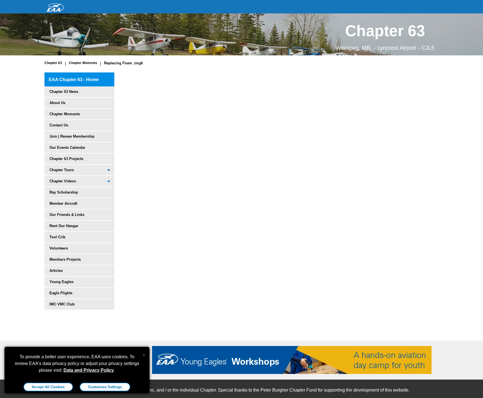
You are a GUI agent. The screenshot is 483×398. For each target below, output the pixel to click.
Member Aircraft (63, 203)
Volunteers (58, 248)
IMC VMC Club (62, 304)
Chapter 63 (53, 63)
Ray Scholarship (63, 192)
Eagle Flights (60, 293)
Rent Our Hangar (63, 226)
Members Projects (65, 259)
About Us (57, 103)
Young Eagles (61, 282)
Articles (56, 271)
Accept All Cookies (48, 387)
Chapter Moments (83, 63)
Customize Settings (105, 387)
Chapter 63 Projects (66, 159)
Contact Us (58, 125)
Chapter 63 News (63, 92)
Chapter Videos (62, 181)
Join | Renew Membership (71, 136)
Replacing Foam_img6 (123, 63)
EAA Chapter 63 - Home (74, 79)
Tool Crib (57, 237)
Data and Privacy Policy (88, 370)
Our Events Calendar (67, 147)
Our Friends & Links (66, 215)
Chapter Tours (61, 170)
